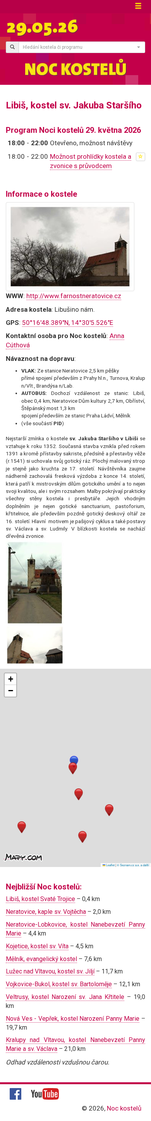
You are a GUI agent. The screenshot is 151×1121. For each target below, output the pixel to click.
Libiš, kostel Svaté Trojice (40, 899)
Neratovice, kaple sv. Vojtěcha (46, 911)
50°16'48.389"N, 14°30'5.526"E (67, 322)
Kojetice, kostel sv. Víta (37, 946)
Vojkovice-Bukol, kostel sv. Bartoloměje (59, 984)
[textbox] (79, 47)
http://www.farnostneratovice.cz (73, 296)
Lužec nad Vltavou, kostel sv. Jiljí (50, 971)
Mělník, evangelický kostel (41, 959)
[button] (74, 762)
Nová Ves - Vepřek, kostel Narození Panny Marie (72, 1018)
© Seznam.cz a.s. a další (133, 865)
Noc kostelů (124, 1108)
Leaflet (110, 865)
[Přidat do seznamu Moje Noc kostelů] (140, 157)
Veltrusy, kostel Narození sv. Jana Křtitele (65, 997)
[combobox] (82, 47)
